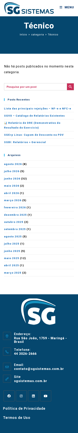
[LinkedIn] (33, 395)
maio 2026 (11, 185)
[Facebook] (9, 395)
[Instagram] (21, 395)
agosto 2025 (13, 236)
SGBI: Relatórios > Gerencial (25, 142)
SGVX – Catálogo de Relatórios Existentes (34, 115)
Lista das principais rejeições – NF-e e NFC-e (37, 108)
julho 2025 (11, 243)
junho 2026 (12, 178)
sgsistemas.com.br (30, 381)
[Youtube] (45, 395)
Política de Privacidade (24, 408)
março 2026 (12, 200)
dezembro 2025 (15, 214)
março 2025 (12, 272)
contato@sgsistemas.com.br (39, 369)
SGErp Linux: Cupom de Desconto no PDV (34, 134)
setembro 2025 (15, 229)
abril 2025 (11, 265)
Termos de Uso (16, 417)
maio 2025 (11, 258)
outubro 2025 (13, 221)
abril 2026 (11, 193)
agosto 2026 (13, 164)
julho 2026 (11, 171)
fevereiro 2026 (15, 207)
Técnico (53, 34)
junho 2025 (12, 251)
